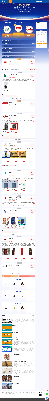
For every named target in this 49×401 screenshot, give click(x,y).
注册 (46, 1)
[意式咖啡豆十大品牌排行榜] (6, 308)
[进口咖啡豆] (14, 284)
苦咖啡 (7, 69)
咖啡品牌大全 (10, 276)
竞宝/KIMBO (29, 35)
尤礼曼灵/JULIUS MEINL (15, 197)
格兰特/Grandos (13, 115)
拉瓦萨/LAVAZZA (13, 210)
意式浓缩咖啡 (11, 69)
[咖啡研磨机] (14, 296)
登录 (45, 1)
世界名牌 (10, 77)
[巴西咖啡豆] (22, 284)
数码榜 (14, 1)
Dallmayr (11, 143)
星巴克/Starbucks (7, 35)
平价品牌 (10, 118)
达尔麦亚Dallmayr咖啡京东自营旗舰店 (7, 165)
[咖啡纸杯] (22, 296)
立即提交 (42, 43)
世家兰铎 (11, 238)
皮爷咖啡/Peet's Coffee (14, 265)
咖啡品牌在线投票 (27, 276)
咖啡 (8, 3)
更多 (25, 1)
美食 (3, 3)
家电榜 (22, 1)
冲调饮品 (6, 3)
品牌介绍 (32, 69)
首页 (10, 1)
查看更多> (33, 315)
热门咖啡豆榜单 (18, 303)
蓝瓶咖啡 (11, 172)
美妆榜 (18, 1)
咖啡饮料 (17, 69)
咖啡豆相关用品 (18, 291)
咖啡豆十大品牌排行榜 (12, 3)
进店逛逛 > (15, 165)
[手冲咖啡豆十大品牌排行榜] (22, 308)
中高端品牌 (13, 77)
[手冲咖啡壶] (6, 296)
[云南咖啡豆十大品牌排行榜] (14, 308)
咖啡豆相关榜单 (18, 279)
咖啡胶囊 (14, 69)
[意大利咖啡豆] (6, 284)
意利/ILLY (18, 34)
